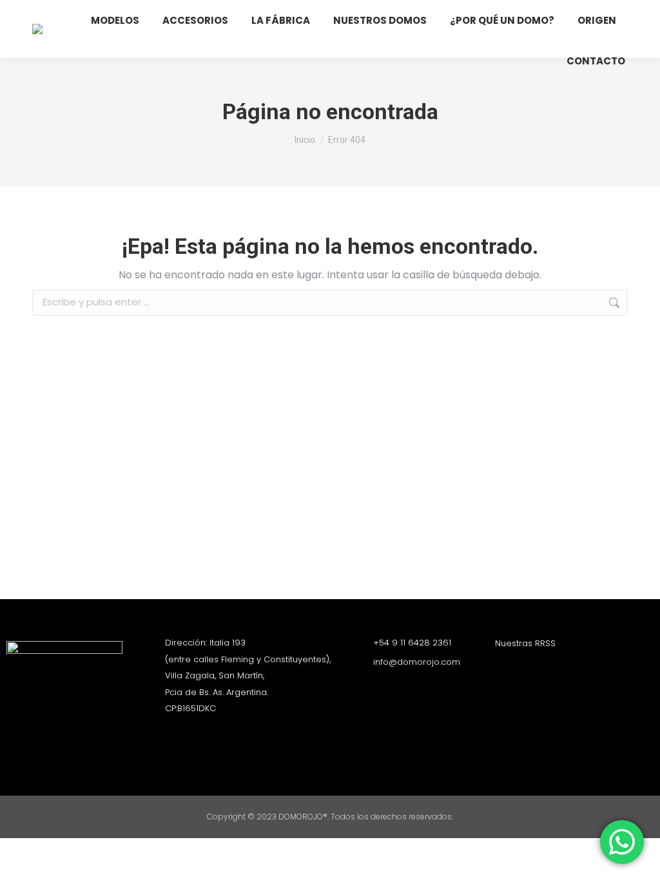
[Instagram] (501, 666)
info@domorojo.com (416, 662)
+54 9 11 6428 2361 (412, 642)
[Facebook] (524, 666)
